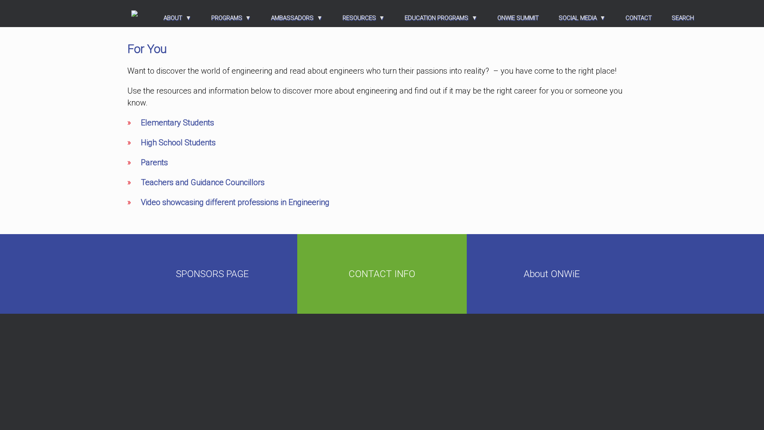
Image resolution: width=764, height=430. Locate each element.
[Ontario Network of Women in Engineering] (134, 13)
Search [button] (683, 18)
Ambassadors (292, 18)
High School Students (178, 142)
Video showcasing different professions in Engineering (235, 202)
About (173, 18)
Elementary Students (177, 122)
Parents (154, 162)
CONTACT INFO (382, 274)
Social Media (578, 18)
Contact (639, 18)
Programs (226, 18)
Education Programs (436, 18)
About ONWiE (552, 274)
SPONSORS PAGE (212, 274)
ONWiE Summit (518, 18)
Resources (359, 18)
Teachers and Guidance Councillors (203, 182)
